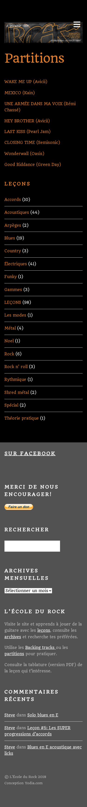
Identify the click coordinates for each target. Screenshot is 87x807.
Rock (9, 354)
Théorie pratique (21, 418)
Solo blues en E (42, 715)
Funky (10, 276)
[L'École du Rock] (43, 40)
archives (12, 637)
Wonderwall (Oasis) (24, 153)
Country (12, 251)
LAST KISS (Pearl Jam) (27, 131)
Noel (9, 341)
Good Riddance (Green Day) (32, 164)
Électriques (15, 264)
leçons (43, 630)
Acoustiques (16, 212)
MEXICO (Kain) (19, 93)
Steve (9, 715)
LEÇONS (12, 302)
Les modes (15, 315)
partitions (14, 653)
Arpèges (12, 225)
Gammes (13, 289)
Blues (9, 238)
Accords (12, 199)
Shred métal (16, 392)
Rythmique (15, 379)
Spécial (11, 405)
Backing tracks (40, 647)
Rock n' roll (16, 366)
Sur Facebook (30, 453)
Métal (10, 328)
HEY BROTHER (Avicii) (27, 121)
